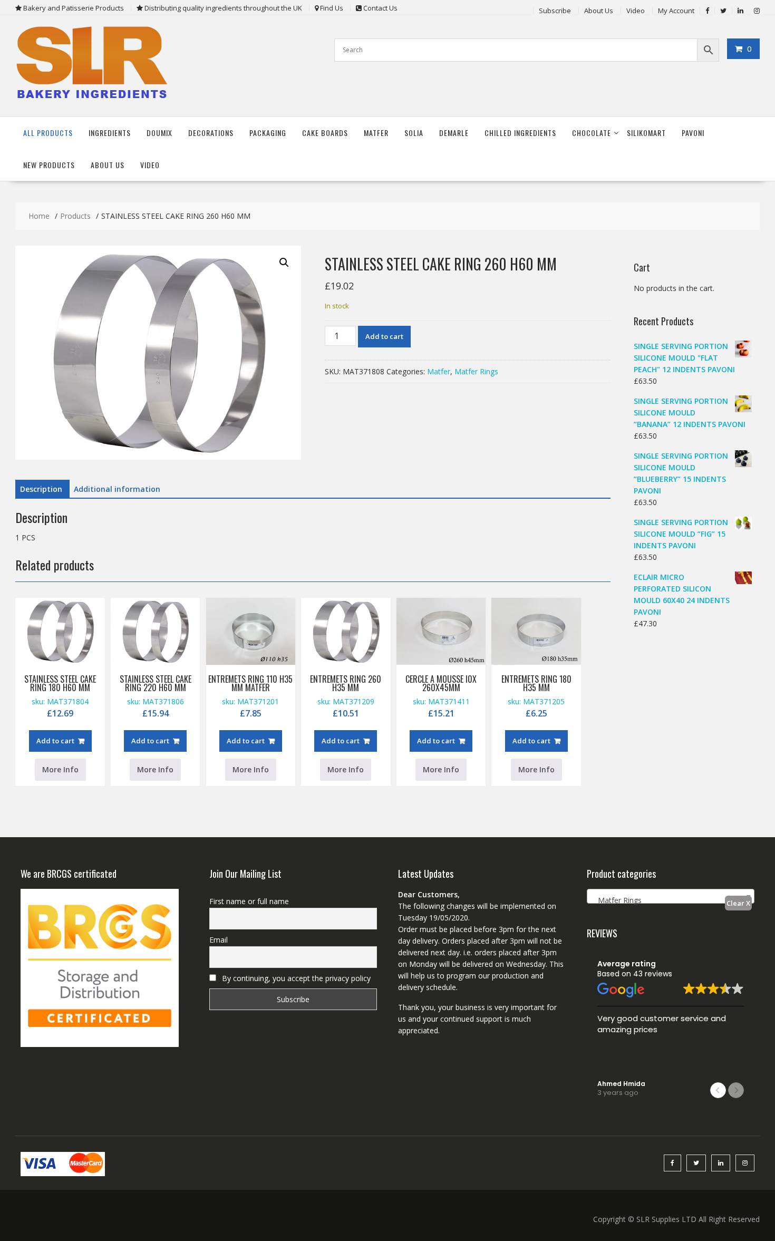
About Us (598, 10)
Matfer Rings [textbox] (617, 900)
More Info (60, 769)
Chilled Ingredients (520, 132)
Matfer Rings (476, 371)
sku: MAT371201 (250, 696)
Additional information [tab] (117, 489)
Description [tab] (41, 489)
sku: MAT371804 (60, 696)
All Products (48, 132)
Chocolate (591, 132)
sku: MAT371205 (536, 696)
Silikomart (646, 132)
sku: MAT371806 (155, 696)
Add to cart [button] (55, 740)
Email (218, 940)
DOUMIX (159, 132)
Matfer (376, 132)
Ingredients (110, 132)
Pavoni (693, 132)
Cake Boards (325, 132)
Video (635, 10)
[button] (284, 262)
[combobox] (670, 896)
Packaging (267, 132)
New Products (49, 164)
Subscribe (555, 10)
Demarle (454, 132)
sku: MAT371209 (345, 696)
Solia (413, 132)
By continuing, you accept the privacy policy (295, 978)
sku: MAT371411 (441, 696)
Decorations (211, 132)
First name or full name (249, 901)
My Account (676, 10)
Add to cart (384, 336)
